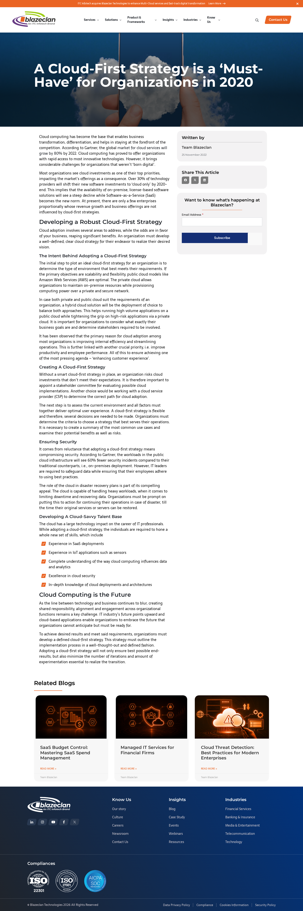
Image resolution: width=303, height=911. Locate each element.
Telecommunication (240, 833)
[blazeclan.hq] (64, 822)
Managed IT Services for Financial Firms (147, 750)
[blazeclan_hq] (74, 822)
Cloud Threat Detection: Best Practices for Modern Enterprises (230, 752)
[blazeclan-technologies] (31, 822)
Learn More (214, 3)
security (71, 455)
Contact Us (120, 842)
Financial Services (238, 809)
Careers (117, 825)
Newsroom (120, 833)
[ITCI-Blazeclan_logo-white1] (48, 800)
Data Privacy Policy (176, 905)
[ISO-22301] (38, 881)
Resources (176, 842)
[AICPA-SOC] (95, 881)
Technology (233, 842)
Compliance (204, 905)
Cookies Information (234, 905)
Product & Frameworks (136, 19)
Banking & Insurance (240, 817)
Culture (117, 817)
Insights (168, 20)
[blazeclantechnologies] (42, 822)
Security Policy (265, 905)
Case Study (177, 817)
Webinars (176, 833)
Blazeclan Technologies (46, 904)
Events (174, 825)
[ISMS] (67, 881)
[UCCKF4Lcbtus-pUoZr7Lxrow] (53, 822)
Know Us (211, 19)
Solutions (111, 20)
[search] (257, 20)
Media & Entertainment (242, 825)
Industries (190, 20)
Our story (119, 809)
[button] (185, 180)
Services (89, 20)
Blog (172, 809)
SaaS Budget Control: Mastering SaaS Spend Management (65, 752)
